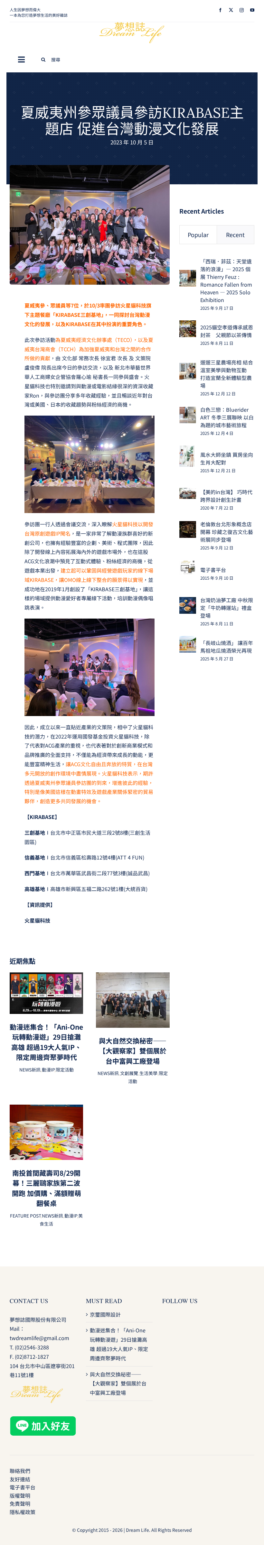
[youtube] (252, 10)
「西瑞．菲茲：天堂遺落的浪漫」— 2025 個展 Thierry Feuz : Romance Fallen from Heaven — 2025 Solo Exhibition (226, 280)
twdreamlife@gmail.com (39, 1338)
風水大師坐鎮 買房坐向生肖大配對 (226, 458)
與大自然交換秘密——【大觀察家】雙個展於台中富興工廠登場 (132, 1051)
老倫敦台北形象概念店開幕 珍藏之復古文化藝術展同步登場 (226, 531)
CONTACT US (29, 1301)
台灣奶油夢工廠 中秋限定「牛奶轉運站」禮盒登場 (226, 607)
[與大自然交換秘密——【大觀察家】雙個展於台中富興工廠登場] (132, 977)
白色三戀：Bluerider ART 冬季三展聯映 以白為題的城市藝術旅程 (227, 417)
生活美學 (148, 1073)
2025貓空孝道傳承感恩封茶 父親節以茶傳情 (226, 331)
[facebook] (220, 10)
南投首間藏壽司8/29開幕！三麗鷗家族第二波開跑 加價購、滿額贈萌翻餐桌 (46, 1188)
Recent (235, 234)
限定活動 (65, 1069)
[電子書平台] (187, 564)
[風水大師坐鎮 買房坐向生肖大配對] (186, 450)
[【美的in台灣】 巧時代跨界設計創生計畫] (187, 492)
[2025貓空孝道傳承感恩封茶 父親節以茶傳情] (187, 325)
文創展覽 (129, 1073)
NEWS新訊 (30, 1069)
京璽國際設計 (105, 1314)
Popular (198, 234)
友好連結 (20, 1479)
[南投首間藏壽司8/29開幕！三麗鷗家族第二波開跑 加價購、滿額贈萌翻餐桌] (46, 1109)
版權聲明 (20, 1495)
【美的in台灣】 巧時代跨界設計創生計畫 (226, 495)
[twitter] (231, 10)
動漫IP (48, 1069)
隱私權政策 (22, 1512)
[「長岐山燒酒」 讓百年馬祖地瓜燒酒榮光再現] (187, 640)
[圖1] (90, 167)
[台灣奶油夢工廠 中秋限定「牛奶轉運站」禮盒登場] (187, 601)
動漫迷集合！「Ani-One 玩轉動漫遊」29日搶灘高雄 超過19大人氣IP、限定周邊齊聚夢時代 (46, 1042)
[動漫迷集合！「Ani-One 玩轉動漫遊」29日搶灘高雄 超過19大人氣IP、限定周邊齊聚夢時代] (46, 977)
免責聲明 (20, 1503)
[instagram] (242, 10)
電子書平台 (213, 570)
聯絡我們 (20, 1471)
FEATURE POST (25, 1215)
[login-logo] (132, 25)
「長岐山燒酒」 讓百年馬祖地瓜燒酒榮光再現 (226, 646)
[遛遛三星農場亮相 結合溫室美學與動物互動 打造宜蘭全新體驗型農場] (187, 367)
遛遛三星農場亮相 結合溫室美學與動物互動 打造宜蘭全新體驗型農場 (226, 373)
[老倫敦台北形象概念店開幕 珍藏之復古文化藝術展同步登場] (187, 525)
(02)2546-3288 (32, 1347)
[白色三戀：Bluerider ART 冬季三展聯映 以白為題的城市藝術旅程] (187, 411)
